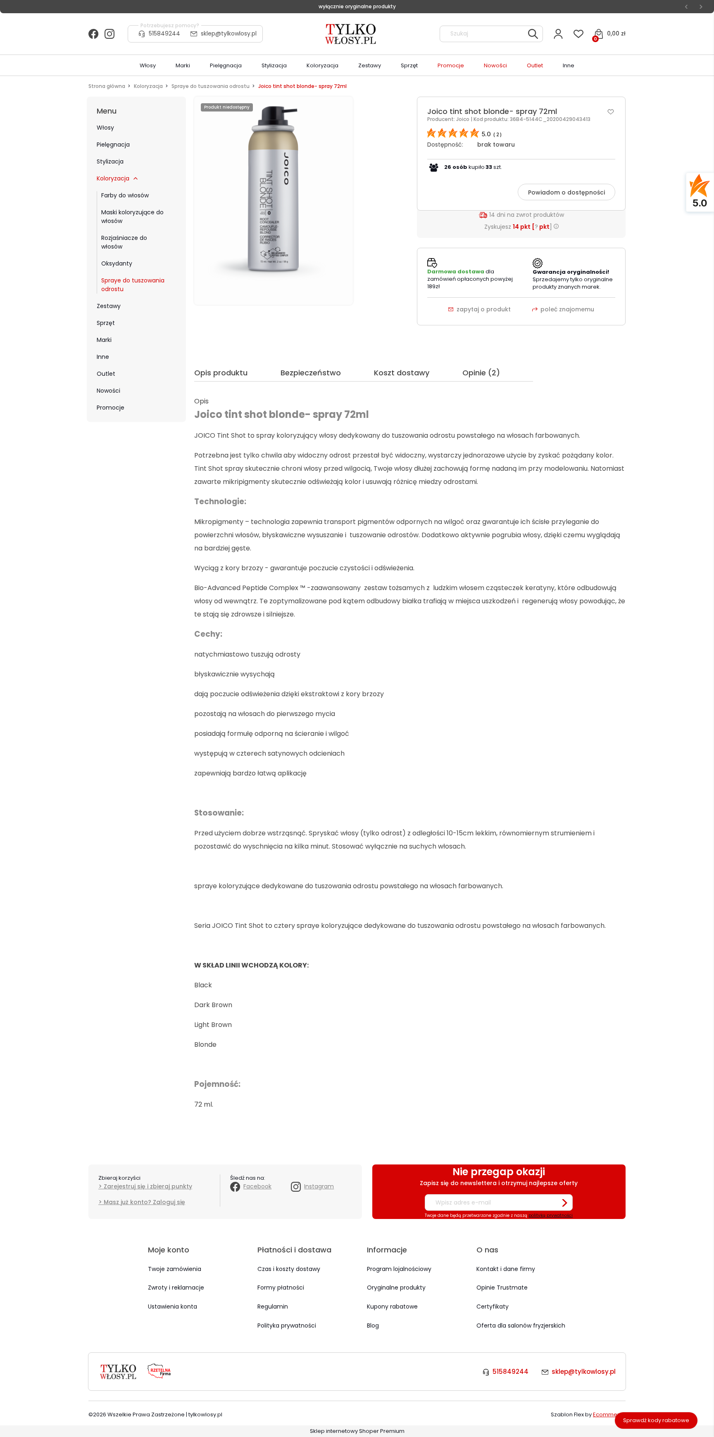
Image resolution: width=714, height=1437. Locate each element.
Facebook (257, 1186)
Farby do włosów (125, 195)
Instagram (319, 1186)
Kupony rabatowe (392, 1306)
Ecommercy (609, 1414)
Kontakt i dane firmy (505, 1269)
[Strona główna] (351, 34)
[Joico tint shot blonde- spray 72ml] (273, 200)
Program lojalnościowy (399, 1269)
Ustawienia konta (172, 1306)
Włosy (105, 127)
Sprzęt (106, 323)
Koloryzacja (113, 178)
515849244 (164, 33)
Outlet (106, 374)
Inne (103, 357)
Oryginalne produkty (396, 1287)
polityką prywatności (550, 1215)
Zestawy (109, 306)
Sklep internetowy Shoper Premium (357, 1431)
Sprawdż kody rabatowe (656, 1420)
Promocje (110, 407)
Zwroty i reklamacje (176, 1287)
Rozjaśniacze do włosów (124, 242)
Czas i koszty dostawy (288, 1269)
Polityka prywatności (286, 1325)
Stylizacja (110, 161)
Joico (463, 119)
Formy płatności (280, 1287)
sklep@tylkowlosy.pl (229, 33)
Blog (373, 1325)
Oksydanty (116, 263)
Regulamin (272, 1306)
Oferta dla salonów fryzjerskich (520, 1325)
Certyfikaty (492, 1306)
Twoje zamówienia (174, 1269)
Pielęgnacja (113, 144)
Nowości (108, 391)
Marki (104, 340)
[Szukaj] (533, 33)
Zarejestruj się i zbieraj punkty (148, 1186)
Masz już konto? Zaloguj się (144, 1202)
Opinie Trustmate (502, 1287)
